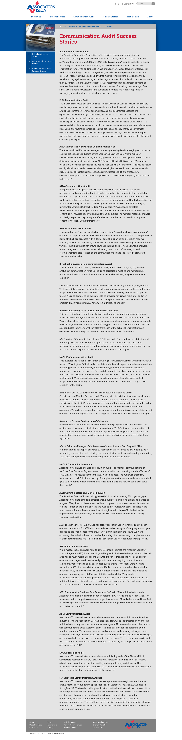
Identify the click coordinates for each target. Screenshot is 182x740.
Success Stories (111, 16)
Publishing (36, 16)
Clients (49, 722)
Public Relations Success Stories (42, 62)
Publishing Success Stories (40, 55)
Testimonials (133, 16)
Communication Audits (83, 16)
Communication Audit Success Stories (41, 69)
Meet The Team (35, 725)
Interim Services (57, 16)
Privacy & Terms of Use (73, 725)
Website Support (70, 722)
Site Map (50, 727)
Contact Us (129, 4)
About (150, 16)
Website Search (70, 727)
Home (117, 4)
